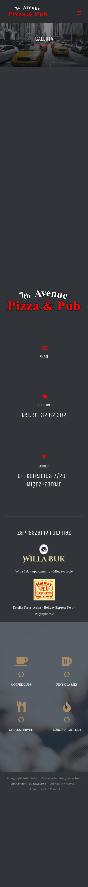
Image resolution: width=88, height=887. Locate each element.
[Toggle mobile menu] (79, 13)
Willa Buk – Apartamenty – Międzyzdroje (44, 571)
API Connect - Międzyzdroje (28, 784)
